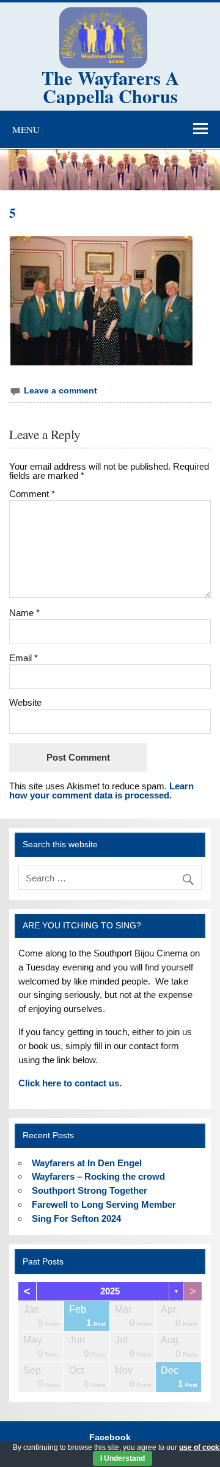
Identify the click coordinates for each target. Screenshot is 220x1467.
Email (23, 657)
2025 (110, 1291)
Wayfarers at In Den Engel (87, 1163)
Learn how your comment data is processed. (101, 790)
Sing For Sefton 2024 (76, 1218)
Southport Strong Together (89, 1190)
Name (24, 612)
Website (25, 702)
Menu (26, 129)
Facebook (110, 1437)
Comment (32, 493)
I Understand (122, 1458)
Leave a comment (60, 390)
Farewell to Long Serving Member (104, 1204)
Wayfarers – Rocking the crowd (98, 1176)
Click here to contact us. (70, 1083)
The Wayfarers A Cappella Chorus (110, 86)
